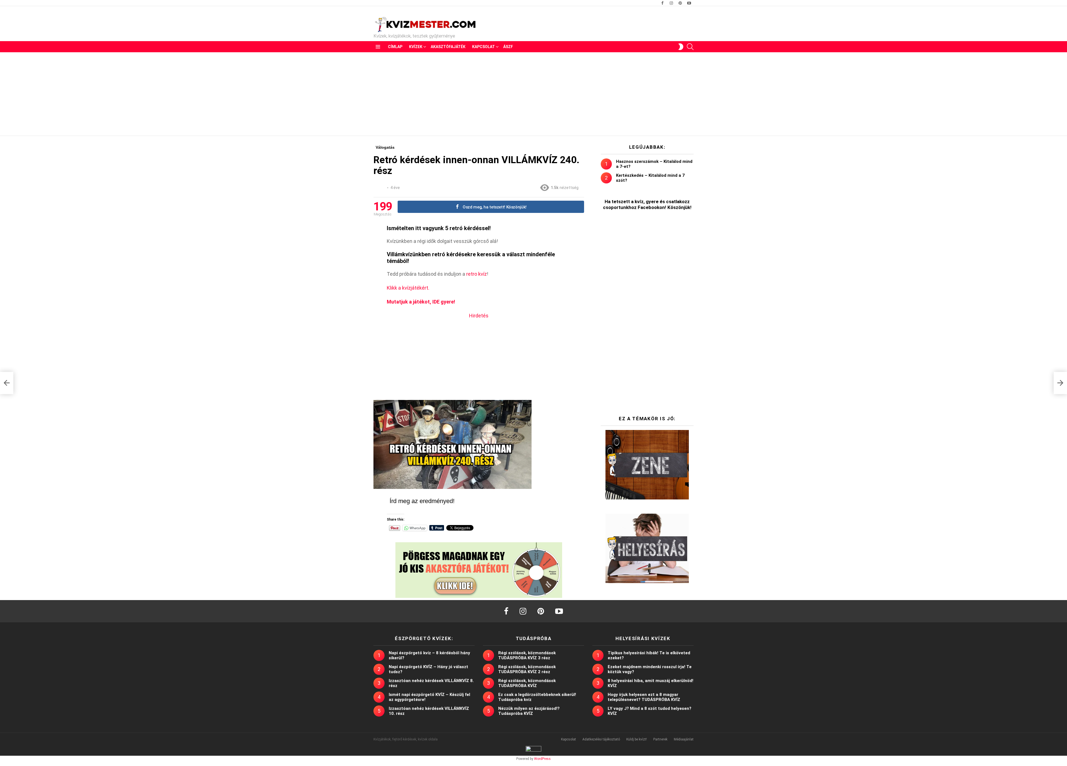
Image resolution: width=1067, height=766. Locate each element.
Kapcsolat (483, 46)
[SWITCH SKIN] (680, 46)
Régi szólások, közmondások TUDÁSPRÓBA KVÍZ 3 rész (527, 655)
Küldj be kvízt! (636, 739)
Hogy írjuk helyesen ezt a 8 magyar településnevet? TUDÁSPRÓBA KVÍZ (644, 697)
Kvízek (415, 46)
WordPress (542, 759)
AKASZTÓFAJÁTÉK (448, 46)
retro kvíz (476, 274)
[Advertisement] (533, 94)
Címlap (395, 46)
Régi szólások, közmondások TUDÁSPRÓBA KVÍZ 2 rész (527, 669)
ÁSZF (508, 46)
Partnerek (660, 739)
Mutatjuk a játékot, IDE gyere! (421, 302)
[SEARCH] (690, 46)
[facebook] (506, 611)
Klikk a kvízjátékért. (408, 288)
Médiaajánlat (684, 739)
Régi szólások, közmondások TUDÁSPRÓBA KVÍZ (527, 683)
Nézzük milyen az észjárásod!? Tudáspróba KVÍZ (529, 711)
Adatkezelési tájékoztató (601, 739)
